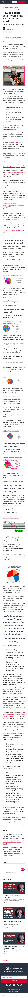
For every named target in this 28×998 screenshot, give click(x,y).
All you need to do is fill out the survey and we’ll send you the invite (14, 714)
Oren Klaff (9, 28)
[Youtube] (14, 985)
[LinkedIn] (10, 985)
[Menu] (26, 2)
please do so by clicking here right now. (14, 167)
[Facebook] (17, 985)
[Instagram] (21, 985)
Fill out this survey (8, 807)
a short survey (15, 142)
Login (14, 2)
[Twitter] (6, 985)
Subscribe (21, 2)
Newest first (19, 861)
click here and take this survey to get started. (14, 842)
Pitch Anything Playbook (8, 7)
